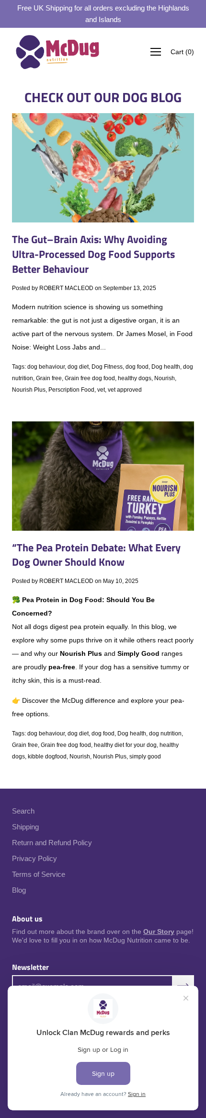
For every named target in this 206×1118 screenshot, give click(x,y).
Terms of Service (38, 874)
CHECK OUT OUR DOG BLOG (103, 97)
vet (101, 389)
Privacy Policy (34, 858)
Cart (182, 52)
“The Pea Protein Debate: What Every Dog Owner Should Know (96, 555)
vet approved (125, 389)
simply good (145, 756)
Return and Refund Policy (52, 842)
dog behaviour (46, 366)
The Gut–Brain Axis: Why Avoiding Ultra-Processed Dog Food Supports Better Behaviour (93, 254)
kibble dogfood (47, 756)
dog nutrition (165, 733)
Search (23, 811)
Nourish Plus (29, 389)
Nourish (164, 378)
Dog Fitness (107, 366)
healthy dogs (134, 378)
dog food (137, 366)
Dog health (165, 366)
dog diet (78, 366)
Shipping (25, 827)
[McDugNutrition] (57, 52)
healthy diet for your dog (125, 745)
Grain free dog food (90, 378)
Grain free (49, 378)
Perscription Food (71, 389)
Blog (19, 890)
